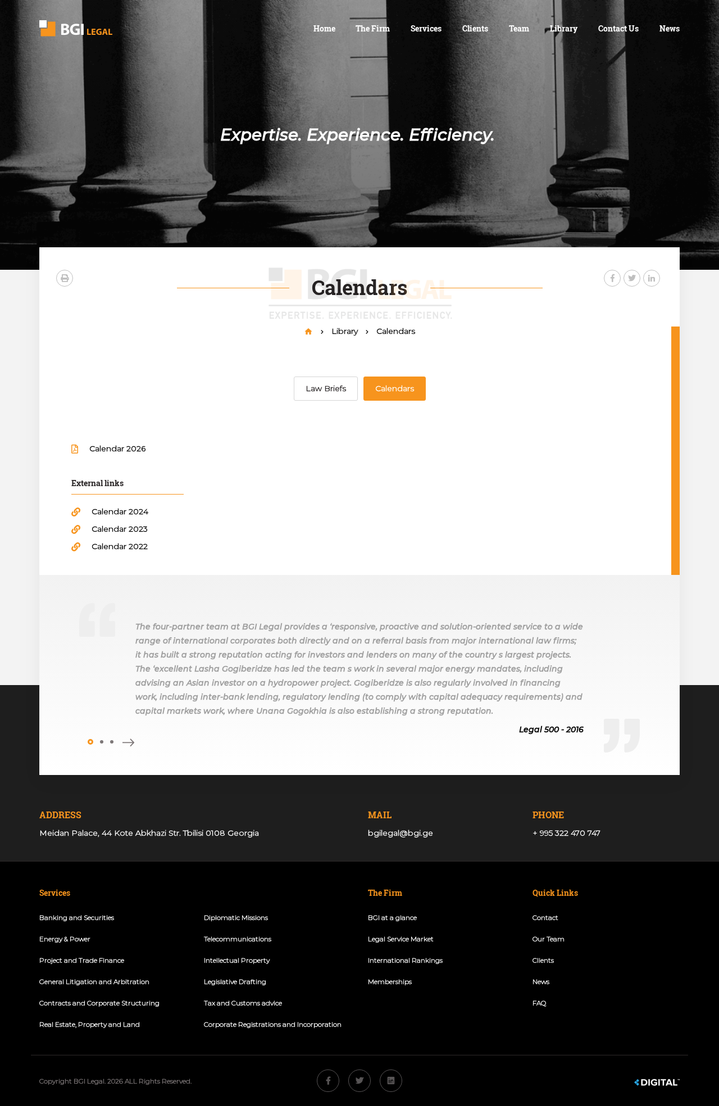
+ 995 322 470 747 (566, 833)
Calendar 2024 (120, 511)
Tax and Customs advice (243, 1003)
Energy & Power (64, 939)
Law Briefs (326, 388)
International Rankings (405, 960)
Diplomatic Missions (236, 917)
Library (563, 28)
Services (426, 28)
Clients (475, 28)
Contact (545, 917)
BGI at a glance (392, 917)
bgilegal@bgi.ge (400, 833)
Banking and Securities (76, 917)
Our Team (549, 939)
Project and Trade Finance (81, 960)
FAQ (539, 1003)
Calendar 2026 (117, 448)
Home (324, 28)
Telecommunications (237, 939)
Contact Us (618, 28)
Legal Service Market (401, 939)
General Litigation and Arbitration (94, 981)
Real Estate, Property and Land (89, 1024)
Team (519, 28)
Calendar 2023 (120, 529)
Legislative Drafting (235, 981)
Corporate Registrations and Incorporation (273, 1024)
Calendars (395, 331)
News (669, 28)
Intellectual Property (237, 960)
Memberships (390, 981)
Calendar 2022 (120, 546)
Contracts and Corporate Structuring (99, 1003)
